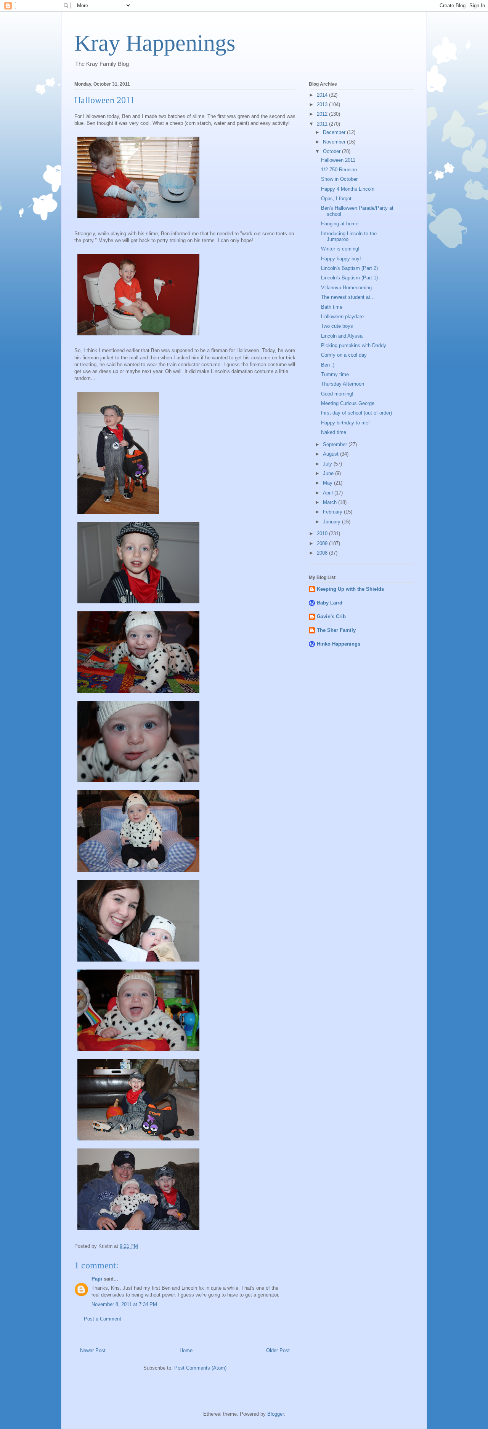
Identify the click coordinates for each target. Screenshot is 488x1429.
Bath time (331, 307)
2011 (323, 124)
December (335, 132)
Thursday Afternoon (342, 384)
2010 (323, 533)
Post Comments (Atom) (200, 1368)
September (335, 444)
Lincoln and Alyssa (342, 336)
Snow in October (339, 179)
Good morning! (337, 394)
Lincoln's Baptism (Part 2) (349, 268)
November (335, 142)
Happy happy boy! (341, 259)
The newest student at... (348, 297)
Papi (97, 1279)
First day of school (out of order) (356, 413)
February (333, 512)
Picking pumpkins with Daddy (353, 345)
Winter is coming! (340, 249)
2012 (323, 114)
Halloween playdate (342, 316)
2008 (323, 553)
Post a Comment (102, 1319)
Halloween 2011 (338, 160)
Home (186, 1350)
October (332, 151)
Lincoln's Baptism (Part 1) (349, 278)
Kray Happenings (154, 43)
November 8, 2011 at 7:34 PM (124, 1304)
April (328, 493)
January (332, 522)
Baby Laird (329, 603)
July (328, 464)
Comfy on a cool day (344, 355)
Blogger (275, 1414)
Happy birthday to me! (345, 423)
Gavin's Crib (331, 616)
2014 (323, 95)
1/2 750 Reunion (339, 169)
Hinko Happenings (338, 644)
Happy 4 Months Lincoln (347, 189)
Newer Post (93, 1350)
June (329, 473)
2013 (323, 104)
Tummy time (335, 374)
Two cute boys (337, 326)
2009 (323, 543)
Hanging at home (339, 223)
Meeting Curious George (347, 403)
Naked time (333, 432)
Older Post (278, 1350)
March (330, 502)
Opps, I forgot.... (339, 198)
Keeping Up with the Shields (350, 589)
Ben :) (327, 365)
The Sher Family (336, 630)
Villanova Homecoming (346, 287)
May (328, 483)
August (331, 454)
